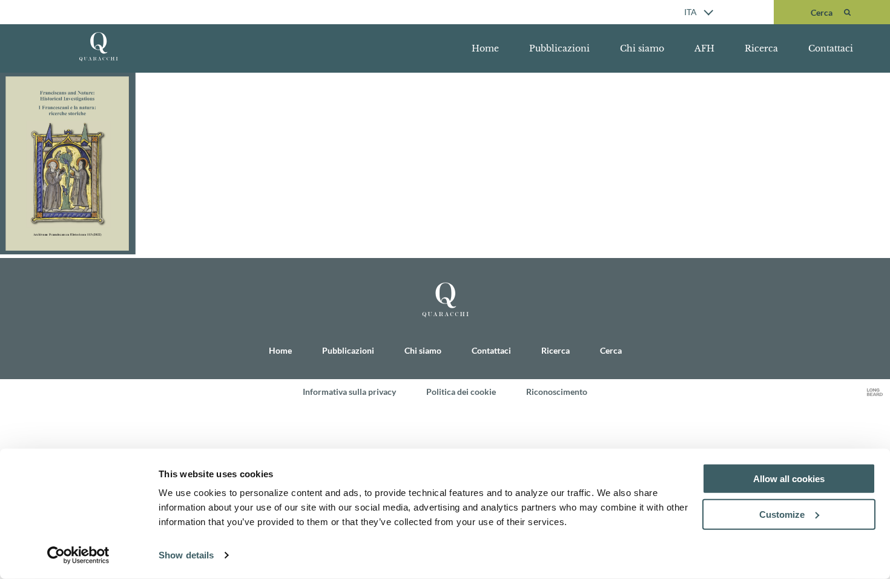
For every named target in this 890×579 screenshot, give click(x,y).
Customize (782, 514)
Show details (186, 555)
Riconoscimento (556, 391)
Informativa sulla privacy (349, 391)
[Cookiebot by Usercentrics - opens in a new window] (78, 555)
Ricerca (761, 48)
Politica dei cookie (461, 391)
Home (485, 48)
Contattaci (830, 48)
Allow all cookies (789, 479)
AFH (704, 48)
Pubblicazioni (559, 48)
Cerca (611, 350)
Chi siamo (642, 48)
